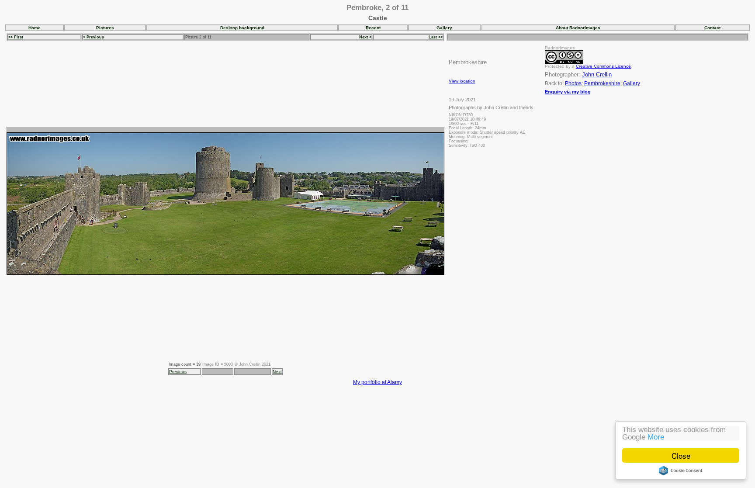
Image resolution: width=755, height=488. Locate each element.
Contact (712, 27)
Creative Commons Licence (603, 66)
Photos (573, 83)
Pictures (105, 27)
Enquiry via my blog (568, 91)
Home (34, 27)
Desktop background (242, 27)
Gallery (444, 27)
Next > (365, 37)
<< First (15, 37)
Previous (178, 371)
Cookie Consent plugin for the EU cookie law (681, 470)
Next (277, 371)
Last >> (436, 37)
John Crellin (597, 74)
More (656, 437)
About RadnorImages (578, 27)
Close (681, 455)
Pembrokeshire (602, 83)
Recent (373, 27)
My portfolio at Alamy (377, 382)
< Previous (93, 37)
